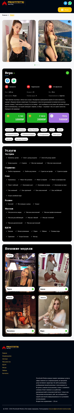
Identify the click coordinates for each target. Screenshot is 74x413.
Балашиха (13, 87)
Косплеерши (21, 130)
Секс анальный (12, 190)
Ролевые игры (55, 231)
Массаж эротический (33, 223)
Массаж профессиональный (52, 212)
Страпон (24, 163)
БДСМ (4, 364)
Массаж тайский (33, 217)
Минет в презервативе (59, 180)
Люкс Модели (33, 130)
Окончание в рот (28, 185)
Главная (4, 15)
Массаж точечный (48, 217)
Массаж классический (33, 212)
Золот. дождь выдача (30, 158)
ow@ (53, 409)
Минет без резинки (26, 180)
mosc (50, 409)
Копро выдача (12, 163)
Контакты (5, 373)
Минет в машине (42, 180)
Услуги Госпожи (24, 236)
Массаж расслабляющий (15, 217)
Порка (35, 231)
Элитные (5, 359)
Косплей (10, 204)
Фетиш (35, 236)
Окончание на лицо (61, 185)
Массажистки (6, 362)
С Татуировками (44, 134)
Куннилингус (12, 180)
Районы (4, 370)
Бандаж (10, 231)
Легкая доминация (23, 231)
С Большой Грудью (12, 134)
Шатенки (9, 139)
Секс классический (41, 190)
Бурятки (62, 96)
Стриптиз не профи (47, 171)
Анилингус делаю (13, 158)
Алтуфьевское (57, 87)
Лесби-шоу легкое (30, 171)
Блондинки (9, 130)
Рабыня (44, 231)
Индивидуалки (6, 356)
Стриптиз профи (62, 171)
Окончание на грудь (44, 185)
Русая (52, 130)
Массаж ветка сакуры (14, 212)
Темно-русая (57, 134)
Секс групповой (26, 190)
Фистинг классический (54, 163)
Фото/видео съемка (24, 204)
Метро (4, 367)
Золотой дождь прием (49, 158)
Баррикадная (35, 87)
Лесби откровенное (14, 171)
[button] (65, 3)
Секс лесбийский (57, 190)
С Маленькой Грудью (28, 134)
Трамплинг (11, 236)
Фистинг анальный (37, 163)
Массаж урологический (15, 223)
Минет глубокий (13, 185)
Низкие (44, 130)
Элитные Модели (21, 139)
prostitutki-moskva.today (63, 409)
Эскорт (37, 204)
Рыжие (60, 130)
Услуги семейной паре (15, 196)
